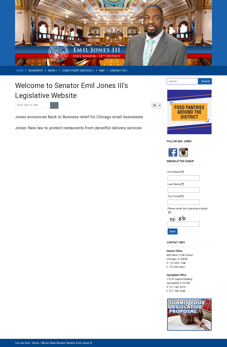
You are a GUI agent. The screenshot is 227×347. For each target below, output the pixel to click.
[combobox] (182, 81)
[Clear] (56, 105)
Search (206, 81)
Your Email (176, 196)
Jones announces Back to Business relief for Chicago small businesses (79, 116)
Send (172, 231)
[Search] (52, 105)
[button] (53, 70)
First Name (176, 172)
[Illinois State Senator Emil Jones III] (113, 33)
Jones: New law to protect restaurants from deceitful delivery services (78, 128)
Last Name (176, 184)
